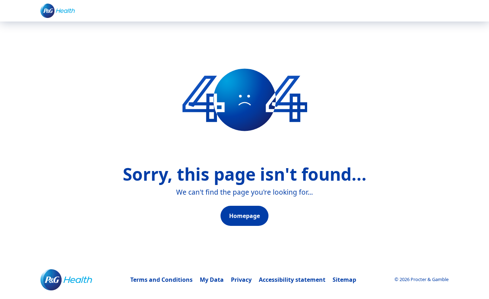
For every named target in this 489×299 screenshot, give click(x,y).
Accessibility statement (292, 280)
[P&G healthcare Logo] (57, 11)
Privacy (241, 280)
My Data (212, 280)
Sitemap (344, 280)
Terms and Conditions (161, 280)
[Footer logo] (66, 279)
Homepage (244, 216)
